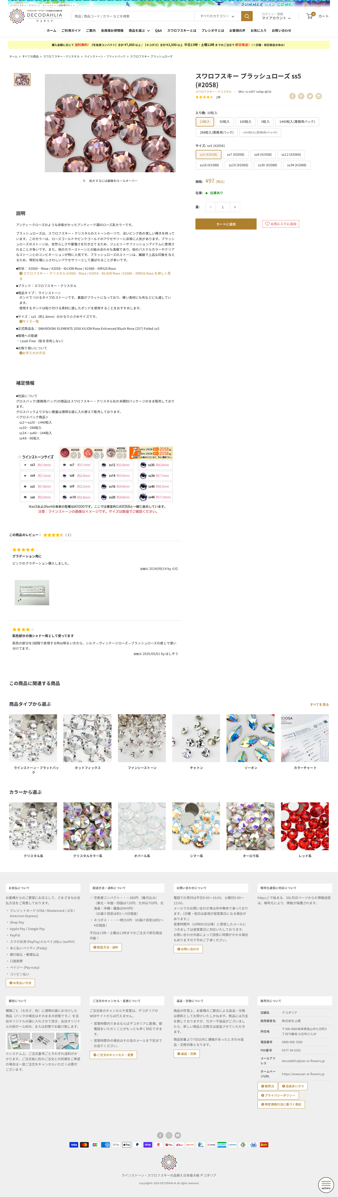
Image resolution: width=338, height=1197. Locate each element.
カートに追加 (226, 224)
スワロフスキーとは (181, 30)
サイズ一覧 (31, 321)
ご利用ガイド (71, 30)
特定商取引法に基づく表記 (282, 1104)
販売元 (269, 1086)
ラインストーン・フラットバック (105, 56)
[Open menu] (326, 1185)
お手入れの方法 (34, 352)
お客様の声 (237, 30)
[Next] (329, 826)
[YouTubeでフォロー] (178, 1135)
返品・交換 (188, 1053)
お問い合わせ (281, 30)
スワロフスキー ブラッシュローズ (151, 56)
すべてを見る (320, 704)
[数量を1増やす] (235, 207)
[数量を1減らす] (210, 207)
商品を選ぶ (137, 30)
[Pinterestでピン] (301, 96)
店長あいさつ (294, 1086)
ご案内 (91, 30)
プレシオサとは (212, 30)
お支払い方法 (21, 983)
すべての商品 (30, 56)
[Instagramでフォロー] (169, 1135)
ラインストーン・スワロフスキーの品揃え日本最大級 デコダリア (169, 1175)
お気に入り (259, 30)
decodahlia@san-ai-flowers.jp (303, 1061)
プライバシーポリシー (279, 1095)
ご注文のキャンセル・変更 (114, 1055)
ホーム (51, 30)
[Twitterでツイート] (310, 96)
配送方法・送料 (107, 947)
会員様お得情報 (112, 30)
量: (197, 206)
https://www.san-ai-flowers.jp (303, 1074)
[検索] (247, 16)
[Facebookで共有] (292, 96)
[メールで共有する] (318, 96)
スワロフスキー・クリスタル (61, 56)
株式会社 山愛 (291, 1021)
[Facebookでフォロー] (160, 1135)
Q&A (158, 30)
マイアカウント (274, 17)
